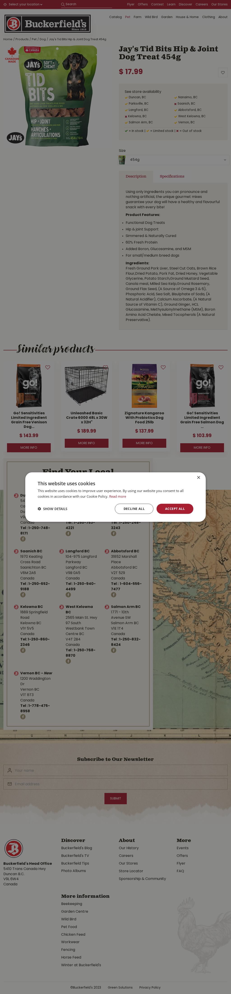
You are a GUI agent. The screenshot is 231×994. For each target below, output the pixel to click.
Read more (117, 496)
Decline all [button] (134, 508)
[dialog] (115, 497)
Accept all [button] (175, 508)
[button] (52, 508)
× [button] (198, 477)
